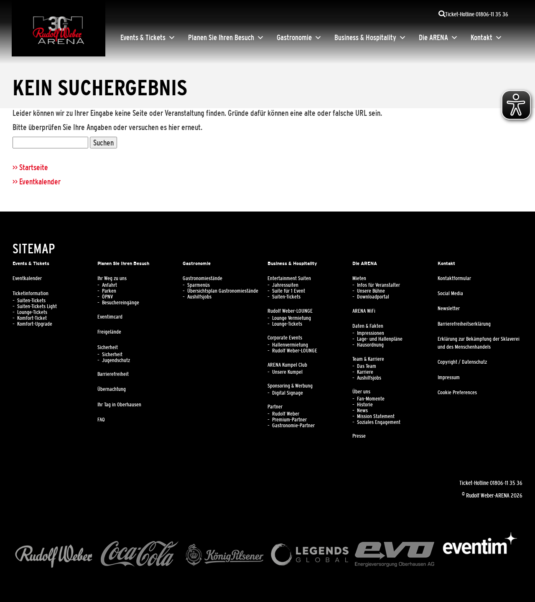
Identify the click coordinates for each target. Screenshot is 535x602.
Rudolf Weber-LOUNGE (290, 311)
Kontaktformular (454, 278)
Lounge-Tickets (32, 312)
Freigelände (109, 332)
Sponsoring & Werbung (290, 386)
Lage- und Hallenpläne (380, 339)
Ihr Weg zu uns (112, 278)
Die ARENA (433, 37)
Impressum (449, 377)
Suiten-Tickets (31, 301)
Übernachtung (111, 389)
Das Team (366, 366)
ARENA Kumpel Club (287, 365)
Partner (275, 407)
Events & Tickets (143, 37)
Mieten (359, 278)
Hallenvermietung (290, 345)
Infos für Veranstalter (378, 285)
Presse (359, 436)
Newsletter (449, 308)
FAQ (101, 420)
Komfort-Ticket (32, 318)
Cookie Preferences (457, 392)
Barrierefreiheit (113, 374)
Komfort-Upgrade (34, 324)
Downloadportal (373, 297)
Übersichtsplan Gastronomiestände (222, 291)
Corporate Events (285, 338)
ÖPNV (107, 297)
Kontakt (481, 37)
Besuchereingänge (120, 303)
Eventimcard (109, 317)
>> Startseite (30, 167)
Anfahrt (109, 285)
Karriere (365, 372)
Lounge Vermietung (291, 318)
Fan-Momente (371, 399)
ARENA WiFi (363, 311)
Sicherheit (107, 347)
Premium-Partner (289, 420)
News (362, 410)
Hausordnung (370, 345)
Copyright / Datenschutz (462, 362)
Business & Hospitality (365, 37)
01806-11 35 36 (506, 483)
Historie (365, 405)
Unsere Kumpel (287, 372)
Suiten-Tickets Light (37, 306)
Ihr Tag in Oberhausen (119, 405)
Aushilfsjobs (199, 297)
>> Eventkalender (37, 181)
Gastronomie (294, 37)
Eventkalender (27, 278)
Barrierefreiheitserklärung (464, 324)
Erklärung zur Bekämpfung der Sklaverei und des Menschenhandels (479, 343)
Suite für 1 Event (288, 291)
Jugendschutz (116, 360)
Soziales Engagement (378, 422)
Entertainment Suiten (289, 278)
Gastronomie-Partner (293, 426)
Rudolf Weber (285, 414)
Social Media (450, 293)
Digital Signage (287, 393)
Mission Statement (376, 416)
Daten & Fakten (367, 326)
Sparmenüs (198, 285)
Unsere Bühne (371, 291)
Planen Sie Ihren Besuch (221, 37)
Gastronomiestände (202, 278)
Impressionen (370, 333)
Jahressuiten (285, 285)
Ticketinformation (30, 293)
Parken (109, 291)
